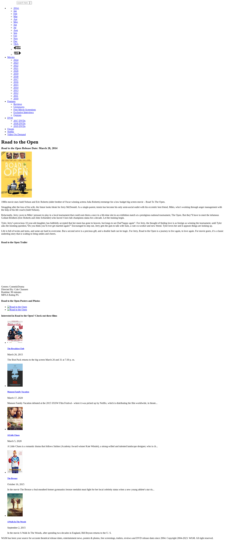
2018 (15, 76)
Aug (15, 30)
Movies (11, 57)
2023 (15, 62)
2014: (16, 8)
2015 (15, 85)
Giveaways (18, 107)
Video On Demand (16, 134)
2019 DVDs (19, 126)
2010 (15, 98)
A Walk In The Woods (16, 522)
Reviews (17, 104)
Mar (15, 16)
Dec (15, 41)
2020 (15, 71)
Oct (15, 35)
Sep (15, 33)
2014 (15, 87)
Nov (15, 38)
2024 (15, 60)
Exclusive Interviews (23, 112)
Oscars (10, 129)
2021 (15, 68)
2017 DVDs (19, 120)
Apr (15, 19)
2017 (15, 79)
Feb (15, 13)
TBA (16, 44)
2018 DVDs (19, 123)
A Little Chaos (13, 435)
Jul (14, 27)
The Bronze (12, 478)
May (15, 22)
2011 (15, 96)
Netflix (10, 131)
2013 (15, 90)
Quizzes (17, 115)
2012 (15, 93)
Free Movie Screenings (24, 109)
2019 (15, 73)
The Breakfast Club (15, 348)
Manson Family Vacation (18, 392)
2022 (15, 65)
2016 (15, 82)
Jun (15, 24)
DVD (10, 118)
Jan (15, 11)
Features (11, 101)
